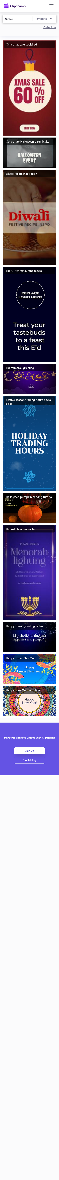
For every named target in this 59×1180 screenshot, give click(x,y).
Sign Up (29, 750)
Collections (49, 27)
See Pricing (29, 760)
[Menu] (51, 6)
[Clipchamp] (15, 5)
